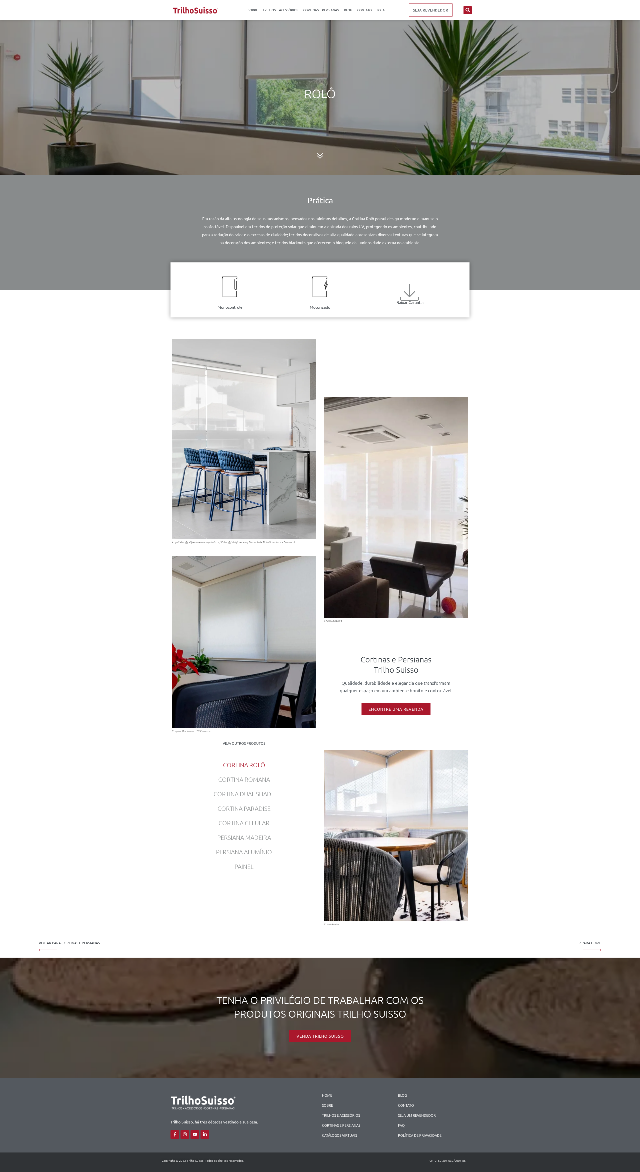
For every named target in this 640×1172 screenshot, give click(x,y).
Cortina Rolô (244, 764)
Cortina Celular (244, 823)
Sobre (253, 10)
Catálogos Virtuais (339, 1135)
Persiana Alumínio (244, 852)
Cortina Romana (244, 779)
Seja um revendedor (417, 1115)
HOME (327, 1095)
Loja (381, 10)
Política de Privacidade (420, 1135)
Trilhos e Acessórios (280, 10)
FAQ (401, 1125)
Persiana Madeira (244, 837)
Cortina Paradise (244, 808)
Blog (348, 10)
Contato (364, 10)
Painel (244, 866)
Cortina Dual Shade (244, 794)
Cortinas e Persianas (321, 10)
